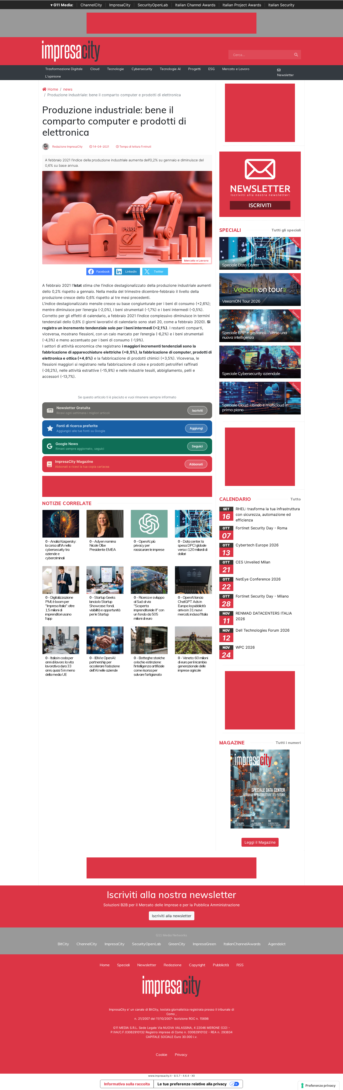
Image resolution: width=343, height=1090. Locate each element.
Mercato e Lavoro (235, 69)
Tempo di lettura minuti (135, 146)
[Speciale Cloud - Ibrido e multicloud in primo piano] (260, 398)
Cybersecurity (142, 69)
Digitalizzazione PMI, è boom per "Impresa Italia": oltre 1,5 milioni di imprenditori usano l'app (59, 608)
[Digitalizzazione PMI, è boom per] (60, 579)
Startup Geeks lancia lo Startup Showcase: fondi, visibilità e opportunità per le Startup (104, 605)
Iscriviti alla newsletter (171, 915)
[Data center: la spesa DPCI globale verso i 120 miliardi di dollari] (193, 523)
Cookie (161, 1054)
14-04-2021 (100, 146)
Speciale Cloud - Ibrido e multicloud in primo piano (255, 407)
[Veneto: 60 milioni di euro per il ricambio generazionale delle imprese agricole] (193, 640)
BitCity (63, 943)
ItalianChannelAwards (242, 943)
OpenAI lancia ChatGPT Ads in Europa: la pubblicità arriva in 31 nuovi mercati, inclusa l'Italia (193, 605)
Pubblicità (221, 965)
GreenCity (176, 943)
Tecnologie (115, 69)
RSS (240, 965)
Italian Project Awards (242, 5)
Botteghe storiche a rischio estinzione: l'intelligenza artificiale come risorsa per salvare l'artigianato (149, 666)
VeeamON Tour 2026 (241, 301)
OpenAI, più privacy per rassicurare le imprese (149, 545)
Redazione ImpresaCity (67, 146)
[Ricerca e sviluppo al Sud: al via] (149, 579)
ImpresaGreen (204, 943)
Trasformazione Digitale (64, 69)
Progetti (194, 69)
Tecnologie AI (170, 69)
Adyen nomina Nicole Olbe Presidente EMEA (102, 545)
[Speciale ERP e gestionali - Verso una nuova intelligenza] (260, 325)
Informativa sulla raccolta (127, 1084)
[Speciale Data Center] (260, 253)
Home (52, 89)
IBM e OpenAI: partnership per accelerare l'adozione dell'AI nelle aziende (104, 664)
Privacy (181, 1054)
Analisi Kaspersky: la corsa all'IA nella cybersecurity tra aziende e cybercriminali (60, 549)
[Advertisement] (171, 867)
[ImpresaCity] (71, 50)
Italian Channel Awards (195, 5)
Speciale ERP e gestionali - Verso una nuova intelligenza (254, 335)
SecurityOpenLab (153, 5)
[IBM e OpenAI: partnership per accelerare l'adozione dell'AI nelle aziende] (105, 640)
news (67, 89)
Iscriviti (197, 410)
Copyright (197, 965)
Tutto (295, 499)
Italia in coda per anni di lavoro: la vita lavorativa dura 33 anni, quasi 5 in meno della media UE (60, 666)
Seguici (197, 446)
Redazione (173, 965)
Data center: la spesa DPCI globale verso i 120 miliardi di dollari (192, 547)
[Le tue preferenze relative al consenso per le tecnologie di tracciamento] (318, 1085)
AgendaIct (277, 943)
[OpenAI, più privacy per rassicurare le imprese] (149, 523)
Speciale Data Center (240, 265)
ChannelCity (91, 5)
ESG (211, 69)
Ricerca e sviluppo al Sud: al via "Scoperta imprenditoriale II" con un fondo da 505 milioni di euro (149, 608)
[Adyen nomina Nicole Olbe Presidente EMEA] (105, 523)
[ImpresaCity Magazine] (260, 788)
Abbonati (196, 464)
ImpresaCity (119, 5)
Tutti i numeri (288, 742)
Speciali (123, 965)
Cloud (94, 69)
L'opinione (53, 76)
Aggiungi (196, 428)
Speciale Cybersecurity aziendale (251, 373)
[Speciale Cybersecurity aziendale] (260, 362)
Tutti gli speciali (286, 230)
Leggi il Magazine (260, 842)
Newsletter (285, 75)
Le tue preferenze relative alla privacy (192, 1084)
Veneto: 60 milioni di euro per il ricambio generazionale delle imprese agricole (193, 664)
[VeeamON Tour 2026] (260, 289)
